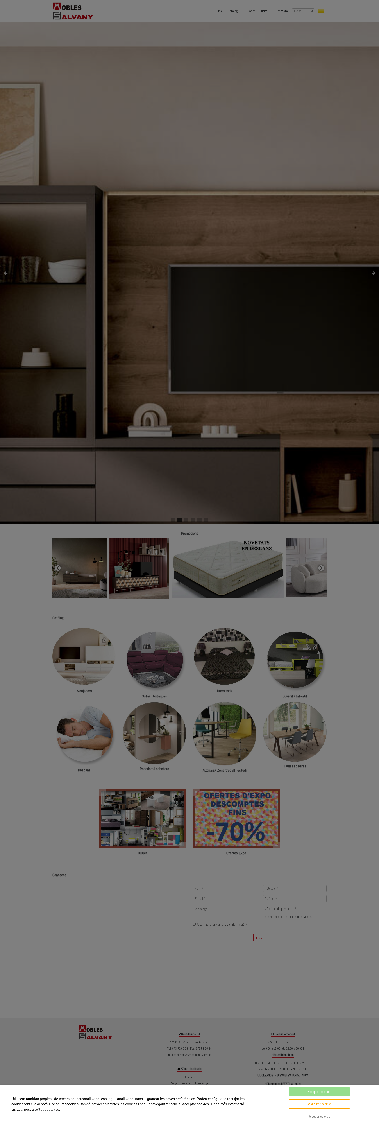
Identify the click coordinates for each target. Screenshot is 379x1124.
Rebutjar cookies (319, 1116)
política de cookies (47, 1109)
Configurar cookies (319, 1104)
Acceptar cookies (319, 1091)
